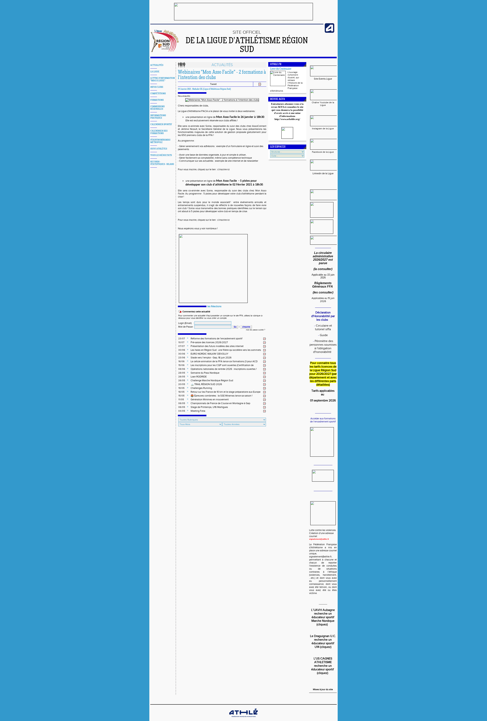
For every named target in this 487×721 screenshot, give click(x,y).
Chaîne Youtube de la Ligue (323, 103)
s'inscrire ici (223, 169)
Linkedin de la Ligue (323, 173)
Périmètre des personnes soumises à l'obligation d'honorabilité (323, 346)
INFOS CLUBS (156, 87)
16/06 (181, 361)
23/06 (181, 357)
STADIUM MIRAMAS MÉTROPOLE (160, 141)
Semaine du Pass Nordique (205, 372)
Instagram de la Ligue (323, 128)
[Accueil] (165, 51)
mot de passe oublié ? (255, 330)
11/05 (181, 399)
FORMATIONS (157, 100)
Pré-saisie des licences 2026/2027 (209, 342)
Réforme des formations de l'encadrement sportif (216, 338)
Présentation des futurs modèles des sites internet (217, 346)
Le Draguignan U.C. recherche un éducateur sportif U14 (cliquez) (323, 641)
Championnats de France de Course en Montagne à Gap (220, 403)
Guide (324, 335)
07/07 (181, 346)
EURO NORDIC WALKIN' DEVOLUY (209, 353)
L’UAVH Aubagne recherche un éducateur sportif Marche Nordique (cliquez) (323, 617)
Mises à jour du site (323, 689)
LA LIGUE (154, 71)
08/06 (181, 369)
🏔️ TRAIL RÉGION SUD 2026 (206, 384)
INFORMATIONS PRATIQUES (158, 116)
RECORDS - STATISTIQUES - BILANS (162, 163)
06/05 (181, 403)
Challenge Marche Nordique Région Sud (212, 380)
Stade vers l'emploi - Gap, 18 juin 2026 (211, 357)
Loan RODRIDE (199, 376)
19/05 (181, 388)
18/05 (181, 391)
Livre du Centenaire (280, 69)
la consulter (322, 269)
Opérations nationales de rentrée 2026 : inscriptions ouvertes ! (224, 369)
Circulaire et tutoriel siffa (323, 327)
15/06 (181, 365)
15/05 (181, 395)
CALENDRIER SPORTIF (161, 124)
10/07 (181, 342)
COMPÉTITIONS (158, 93)
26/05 (181, 376)
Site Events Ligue (323, 78)
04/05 (181, 410)
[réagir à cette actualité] (264, 338)
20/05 (181, 384)
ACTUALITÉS (156, 65)
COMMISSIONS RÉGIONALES (157, 107)
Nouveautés (184, 96)
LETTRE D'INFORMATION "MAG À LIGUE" (162, 79)
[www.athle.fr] (329, 32)
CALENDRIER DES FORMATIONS (158, 132)
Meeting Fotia (198, 410)
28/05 (181, 372)
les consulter (323, 292)
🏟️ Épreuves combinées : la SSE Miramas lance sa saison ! (221, 395)
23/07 (181, 338)
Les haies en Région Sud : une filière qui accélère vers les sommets (226, 350)
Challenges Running (201, 388)
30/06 (181, 350)
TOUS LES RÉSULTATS (161, 155)
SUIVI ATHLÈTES (158, 149)
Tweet (213, 84)
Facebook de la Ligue (323, 152)
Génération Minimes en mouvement (210, 399)
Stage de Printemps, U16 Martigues (209, 407)
